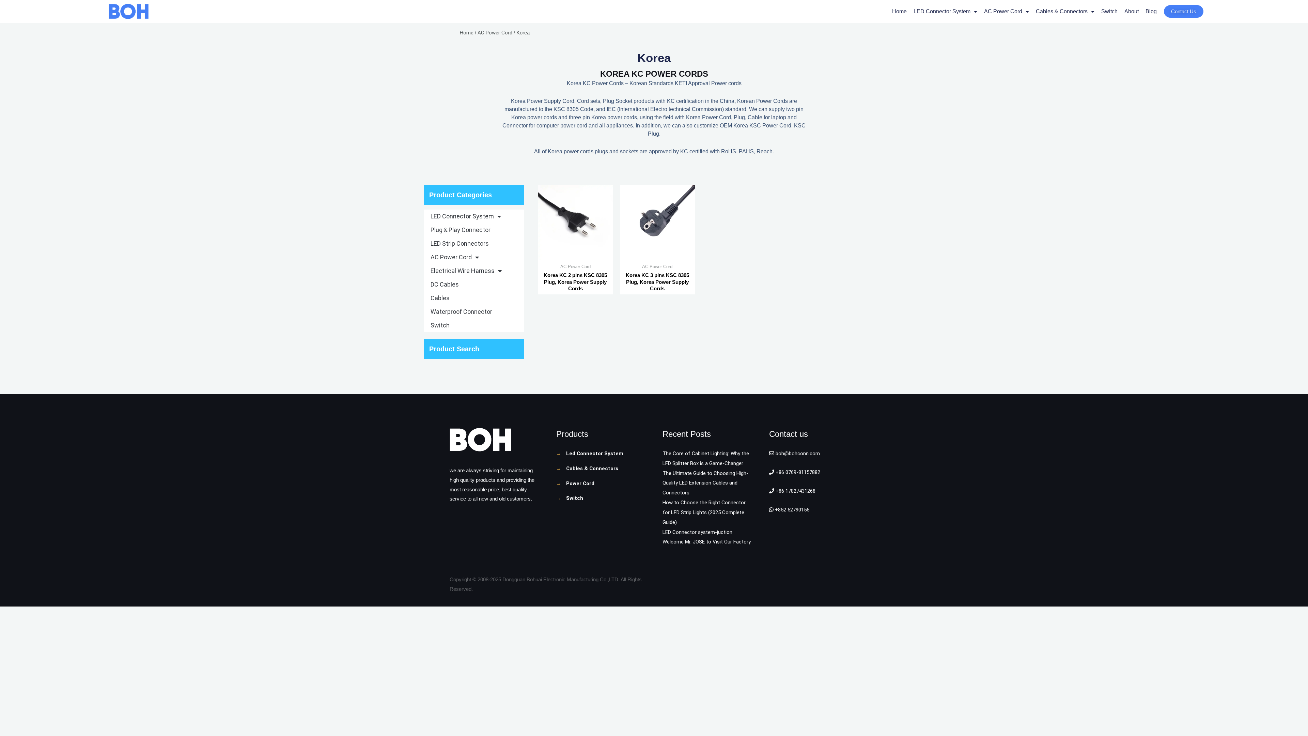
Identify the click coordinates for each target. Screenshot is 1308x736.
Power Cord (580, 483)
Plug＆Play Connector (460, 229)
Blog (1151, 11)
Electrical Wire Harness (463, 270)
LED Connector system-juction (697, 532)
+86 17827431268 (794, 491)
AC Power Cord (1003, 11)
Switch (1109, 11)
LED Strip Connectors (460, 243)
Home (899, 11)
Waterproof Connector (461, 311)
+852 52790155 (791, 510)
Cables (440, 298)
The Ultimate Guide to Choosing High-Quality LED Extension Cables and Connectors (705, 483)
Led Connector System (594, 453)
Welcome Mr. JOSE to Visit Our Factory (707, 542)
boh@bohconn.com (797, 453)
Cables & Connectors (1062, 11)
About (1131, 11)
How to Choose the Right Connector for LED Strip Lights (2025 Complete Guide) (704, 512)
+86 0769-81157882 (797, 472)
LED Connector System (942, 11)
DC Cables (445, 284)
